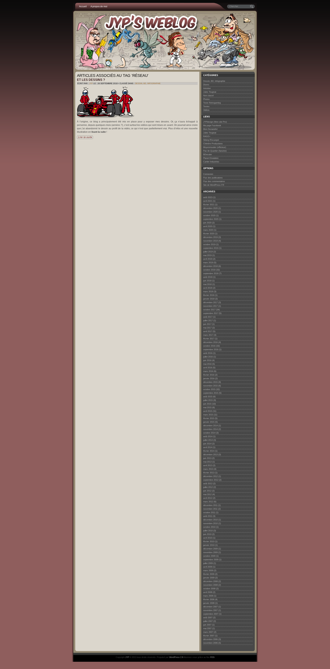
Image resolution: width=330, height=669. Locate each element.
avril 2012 (207, 498)
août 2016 (207, 353)
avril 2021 (207, 201)
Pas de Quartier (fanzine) (215, 151)
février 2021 (208, 204)
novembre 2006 (210, 643)
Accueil (83, 6)
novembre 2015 (210, 386)
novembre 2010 (210, 523)
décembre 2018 (210, 266)
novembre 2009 (210, 552)
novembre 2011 (210, 509)
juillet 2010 (208, 530)
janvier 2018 (208, 299)
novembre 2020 (210, 212)
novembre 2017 (210, 306)
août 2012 (207, 483)
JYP (91, 83)
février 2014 (208, 451)
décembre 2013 (210, 454)
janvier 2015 (208, 422)
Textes (206, 106)
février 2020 (208, 233)
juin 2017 (207, 324)
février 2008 (208, 599)
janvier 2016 (208, 378)
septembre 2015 (210, 393)
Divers (206, 85)
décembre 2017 (210, 302)
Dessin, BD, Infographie (148, 83)
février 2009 (208, 574)
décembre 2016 (210, 342)
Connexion (208, 174)
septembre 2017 (210, 313)
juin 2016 (207, 360)
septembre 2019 (210, 248)
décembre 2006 (210, 639)
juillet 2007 (208, 621)
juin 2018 (207, 280)
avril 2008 (207, 592)
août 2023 (207, 197)
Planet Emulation (210, 158)
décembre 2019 (210, 237)
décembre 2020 (210, 208)
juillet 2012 (208, 487)
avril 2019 (207, 259)
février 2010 (208, 541)
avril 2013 (207, 465)
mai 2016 (207, 364)
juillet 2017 (208, 320)
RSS (212, 657)
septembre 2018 (210, 273)
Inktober (207, 88)
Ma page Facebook (212, 125)
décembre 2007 (210, 607)
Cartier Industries (211, 162)
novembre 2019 (210, 241)
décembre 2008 (210, 581)
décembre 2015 (210, 382)
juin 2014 (207, 444)
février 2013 (208, 472)
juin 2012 (207, 491)
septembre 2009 (210, 559)
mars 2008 (208, 596)
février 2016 (208, 375)
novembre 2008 (210, 585)
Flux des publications (213, 178)
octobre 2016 (209, 346)
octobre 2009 (209, 556)
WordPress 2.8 (176, 657)
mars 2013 (208, 469)
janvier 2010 (208, 545)
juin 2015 (207, 404)
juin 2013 (207, 458)
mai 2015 (207, 407)
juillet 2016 (208, 357)
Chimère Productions (213, 143)
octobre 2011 (209, 512)
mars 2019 (208, 262)
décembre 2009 (210, 549)
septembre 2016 (210, 349)
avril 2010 (207, 538)
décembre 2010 (210, 520)
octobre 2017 (209, 309)
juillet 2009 (208, 563)
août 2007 (207, 617)
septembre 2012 (210, 480)
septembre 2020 (210, 219)
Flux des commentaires (214, 181)
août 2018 (207, 277)
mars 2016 (208, 371)
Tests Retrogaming (212, 103)
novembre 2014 (210, 429)
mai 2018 (207, 284)
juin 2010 (207, 534)
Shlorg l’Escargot (211, 140)
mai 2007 (207, 628)
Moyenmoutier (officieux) (214, 147)
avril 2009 (207, 567)
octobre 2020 (209, 215)
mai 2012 (207, 494)
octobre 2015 (209, 389)
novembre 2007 (210, 610)
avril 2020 (207, 226)
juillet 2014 (208, 440)
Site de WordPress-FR (213, 185)
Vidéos (206, 110)
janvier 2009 (208, 578)
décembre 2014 (210, 425)
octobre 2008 (209, 588)
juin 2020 (207, 223)
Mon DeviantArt (210, 129)
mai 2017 (207, 328)
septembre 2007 (210, 614)
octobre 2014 (209, 433)
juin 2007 (207, 625)
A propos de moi (99, 6)
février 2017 (208, 338)
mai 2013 (207, 462)
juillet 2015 (208, 400)
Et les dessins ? (91, 79)
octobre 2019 (209, 244)
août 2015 (207, 396)
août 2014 (207, 436)
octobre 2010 (209, 527)
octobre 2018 (209, 270)
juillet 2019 (208, 252)
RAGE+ (206, 136)
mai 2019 (207, 255)
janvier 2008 (208, 603)
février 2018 (208, 295)
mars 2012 (208, 501)
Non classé (208, 95)
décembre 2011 (210, 505)
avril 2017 (207, 331)
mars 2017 (208, 335)
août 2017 (207, 317)
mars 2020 (208, 230)
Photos (206, 99)
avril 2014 (207, 447)
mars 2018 (208, 291)
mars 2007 (208, 632)
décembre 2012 (210, 476)
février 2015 (208, 418)
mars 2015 (208, 415)
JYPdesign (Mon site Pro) (215, 122)
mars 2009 (208, 570)
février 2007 (208, 635)
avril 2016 (207, 367)
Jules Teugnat (209, 92)
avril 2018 (207, 288)
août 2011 (207, 516)
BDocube (207, 154)
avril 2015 (207, 411)
